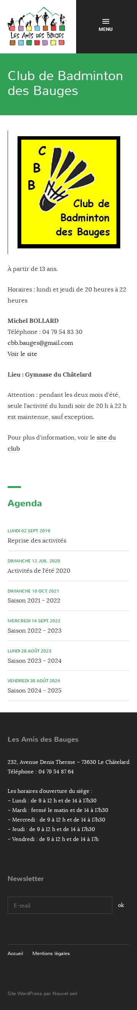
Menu (106, 29)
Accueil (15, 953)
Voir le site (22, 354)
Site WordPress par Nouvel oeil (42, 993)
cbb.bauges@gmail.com (40, 343)
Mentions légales (51, 953)
